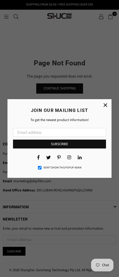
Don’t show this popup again (62, 168)
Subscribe (59, 144)
